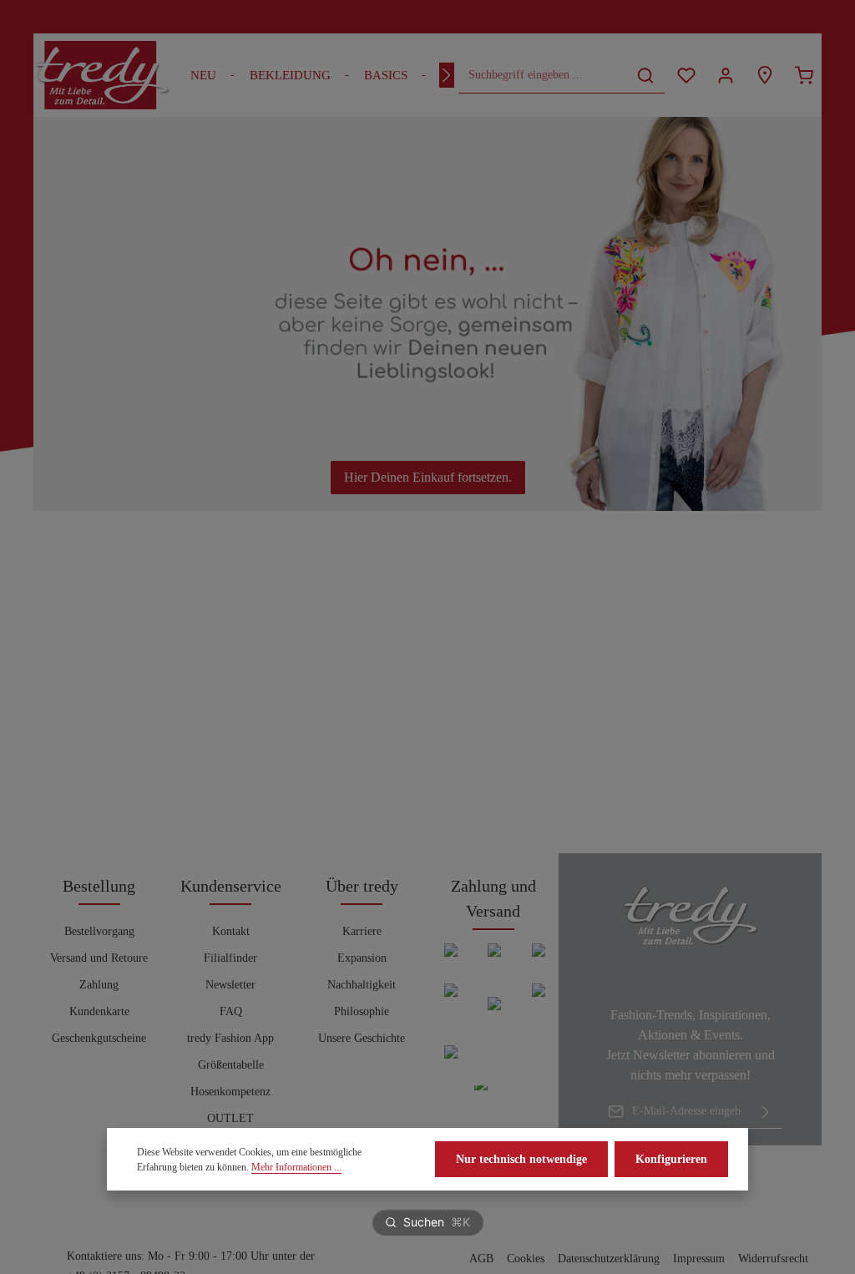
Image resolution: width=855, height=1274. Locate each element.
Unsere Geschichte (361, 1038)
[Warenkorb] (804, 76)
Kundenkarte (99, 1011)
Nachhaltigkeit (361, 984)
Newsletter (230, 984)
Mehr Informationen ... (296, 1167)
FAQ (231, 1011)
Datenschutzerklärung (609, 1258)
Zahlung (99, 984)
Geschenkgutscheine (99, 1038)
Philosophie (361, 1011)
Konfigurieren (671, 1159)
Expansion (362, 958)
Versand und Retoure (99, 958)
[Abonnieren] (766, 1111)
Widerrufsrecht (773, 1258)
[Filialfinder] (764, 76)
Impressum (699, 1258)
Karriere (362, 931)
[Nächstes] (446, 75)
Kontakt (231, 931)
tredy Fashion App (230, 1038)
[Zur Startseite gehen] (101, 75)
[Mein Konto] (725, 76)
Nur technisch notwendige (521, 1159)
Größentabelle (231, 1065)
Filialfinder (230, 958)
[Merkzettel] (686, 76)
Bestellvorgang (99, 931)
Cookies (525, 1258)
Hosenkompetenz (230, 1091)
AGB (481, 1258)
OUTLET (230, 1118)
